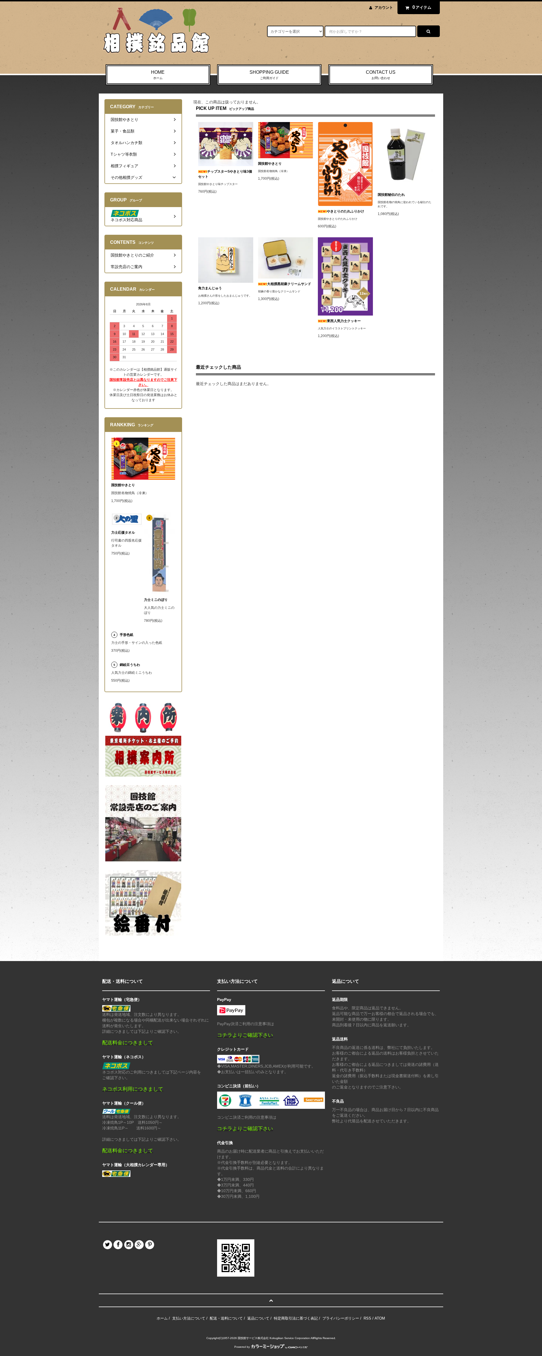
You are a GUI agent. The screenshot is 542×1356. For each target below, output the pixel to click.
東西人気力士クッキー (344, 321)
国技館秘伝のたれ (391, 195)
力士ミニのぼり (156, 600)
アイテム (422, 7)
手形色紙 (126, 635)
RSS (367, 1318)
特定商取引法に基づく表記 (296, 1318)
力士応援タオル (123, 532)
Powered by (242, 1346)
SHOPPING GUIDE (269, 75)
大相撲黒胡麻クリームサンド (289, 284)
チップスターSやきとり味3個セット (225, 174)
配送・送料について (226, 1318)
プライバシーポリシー (340, 1318)
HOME (158, 75)
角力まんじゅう (210, 288)
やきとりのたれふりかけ (345, 211)
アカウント (384, 7)
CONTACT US (380, 75)
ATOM (380, 1318)
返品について (258, 1318)
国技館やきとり (270, 164)
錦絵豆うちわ (130, 665)
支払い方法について (188, 1318)
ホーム (162, 1318)
